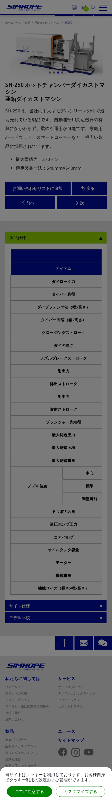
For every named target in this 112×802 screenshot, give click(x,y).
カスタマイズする (80, 791)
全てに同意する (29, 791)
